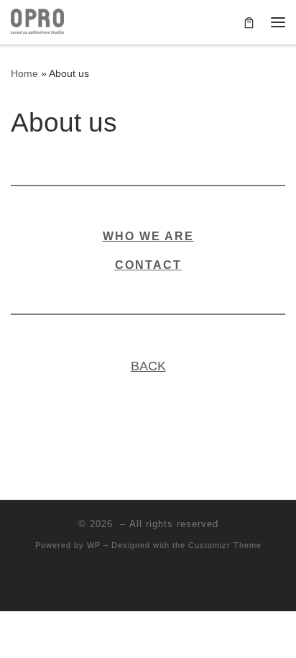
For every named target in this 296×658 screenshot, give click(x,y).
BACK (148, 366)
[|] (37, 20)
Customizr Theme (225, 545)
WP (94, 545)
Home (24, 73)
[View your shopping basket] (249, 22)
